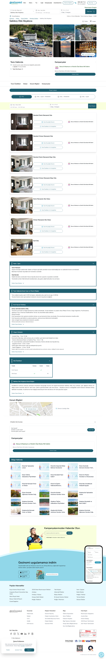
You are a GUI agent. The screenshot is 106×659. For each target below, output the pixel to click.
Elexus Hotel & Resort (16, 599)
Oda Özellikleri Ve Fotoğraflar (49, 126)
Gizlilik (28, 621)
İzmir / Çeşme (80, 589)
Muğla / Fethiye (81, 594)
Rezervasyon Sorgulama (87, 613)
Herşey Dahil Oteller (38, 597)
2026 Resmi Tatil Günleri (87, 621)
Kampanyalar (46, 84)
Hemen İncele (75, 74)
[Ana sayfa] (16, 2)
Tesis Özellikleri (16, 84)
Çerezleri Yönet (18, 650)
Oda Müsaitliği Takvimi (49, 122)
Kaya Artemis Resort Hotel (17, 589)
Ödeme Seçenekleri (68, 613)
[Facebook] (11, 633)
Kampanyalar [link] (48, 3)
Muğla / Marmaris (59, 599)
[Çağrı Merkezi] (75, 3)
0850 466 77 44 (81, 2)
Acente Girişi (84, 616)
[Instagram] (14, 633)
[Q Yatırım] (90, 648)
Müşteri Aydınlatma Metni (51, 616)
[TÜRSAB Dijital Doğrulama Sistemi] (87, 633)
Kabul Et (29, 650)
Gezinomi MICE (49, 623)
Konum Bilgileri (34, 84)
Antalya (34, 592)
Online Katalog (85, 618)
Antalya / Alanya (36, 594)
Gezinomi (12, 18)
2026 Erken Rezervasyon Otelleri (41, 589)
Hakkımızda (30, 613)
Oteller (17, 18)
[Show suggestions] (33, 11)
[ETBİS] (80, 648)
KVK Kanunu (30, 623)
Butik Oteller (80, 592)
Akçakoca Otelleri (34, 18)
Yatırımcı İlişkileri (68, 3)
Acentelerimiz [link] (57, 3)
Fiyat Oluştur (92, 106)
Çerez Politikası (67, 616)
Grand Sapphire (14, 601)
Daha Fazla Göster (17, 283)
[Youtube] (21, 633)
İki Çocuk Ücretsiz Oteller (61, 597)
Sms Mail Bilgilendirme (69, 626)
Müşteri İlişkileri (49, 621)
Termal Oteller (81, 597)
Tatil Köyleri (57, 589)
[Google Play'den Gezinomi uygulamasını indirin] (23, 576)
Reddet (8, 650)
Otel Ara (89, 11)
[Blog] (32, 633)
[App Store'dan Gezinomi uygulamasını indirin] (23, 572)
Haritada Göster (32, 409)
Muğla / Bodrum (36, 599)
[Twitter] (18, 633)
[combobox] (20, 12)
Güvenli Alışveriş (49, 613)
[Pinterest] (28, 633)
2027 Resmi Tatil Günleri (87, 623)
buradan (23, 645)
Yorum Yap (91, 430)
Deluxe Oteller (81, 599)
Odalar (25, 84)
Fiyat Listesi (53, 90)
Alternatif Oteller (59, 592)
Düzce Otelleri (24, 18)
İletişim (29, 616)
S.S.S (28, 618)
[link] (68, 2)
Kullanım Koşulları (67, 618)
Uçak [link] (42, 3)
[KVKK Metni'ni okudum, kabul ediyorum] (45, 537)
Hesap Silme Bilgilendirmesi (70, 623)
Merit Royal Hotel (15, 596)
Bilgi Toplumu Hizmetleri (69, 621)
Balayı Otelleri (58, 594)
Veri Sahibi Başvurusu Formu (52, 618)
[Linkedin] (25, 633)
